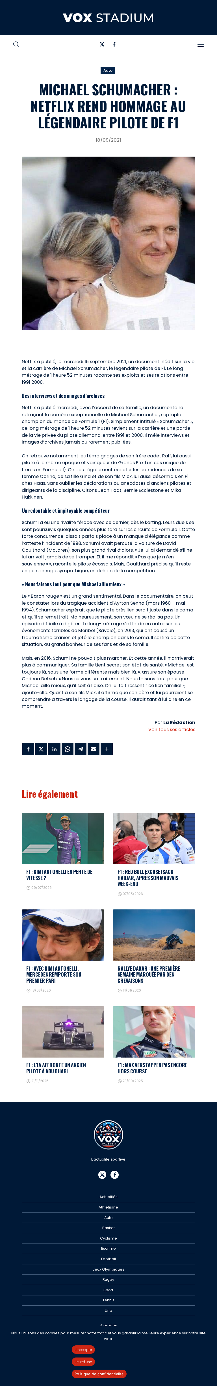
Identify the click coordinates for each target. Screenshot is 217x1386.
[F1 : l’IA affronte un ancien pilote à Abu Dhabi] (63, 1032)
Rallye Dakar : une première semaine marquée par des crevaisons (149, 974)
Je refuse (83, 1361)
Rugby (108, 1279)
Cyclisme (108, 1238)
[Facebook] (114, 45)
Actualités (108, 1196)
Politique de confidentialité (99, 1374)
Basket (108, 1228)
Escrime (108, 1248)
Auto (107, 70)
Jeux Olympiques (108, 1269)
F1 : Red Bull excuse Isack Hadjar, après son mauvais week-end (148, 877)
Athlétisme (108, 1207)
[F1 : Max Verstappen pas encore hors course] (154, 1032)
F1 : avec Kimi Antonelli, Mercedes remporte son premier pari (53, 974)
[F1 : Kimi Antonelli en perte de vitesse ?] (63, 838)
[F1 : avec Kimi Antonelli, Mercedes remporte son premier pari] (63, 935)
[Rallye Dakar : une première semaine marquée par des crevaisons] (154, 935)
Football (108, 1259)
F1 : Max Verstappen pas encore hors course (152, 1067)
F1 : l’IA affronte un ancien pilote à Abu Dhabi (56, 1067)
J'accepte (83, 1349)
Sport (108, 1290)
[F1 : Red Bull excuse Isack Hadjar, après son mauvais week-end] (154, 838)
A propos (108, 1325)
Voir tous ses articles (171, 729)
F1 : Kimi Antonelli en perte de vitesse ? (59, 874)
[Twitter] (102, 45)
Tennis (108, 1300)
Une (108, 1310)
